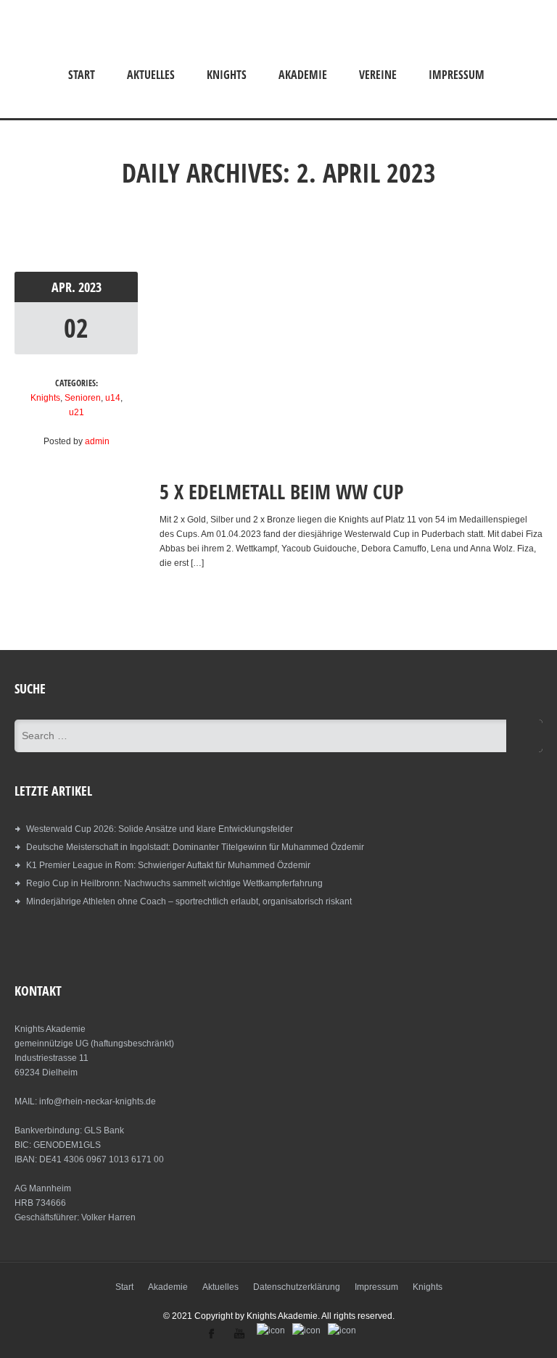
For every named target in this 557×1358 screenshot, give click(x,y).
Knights (227, 75)
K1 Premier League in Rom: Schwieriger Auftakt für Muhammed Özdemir (168, 865)
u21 (76, 412)
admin (97, 441)
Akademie (302, 75)
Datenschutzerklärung (296, 1287)
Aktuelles (151, 75)
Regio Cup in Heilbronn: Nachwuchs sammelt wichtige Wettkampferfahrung (174, 883)
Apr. (64, 287)
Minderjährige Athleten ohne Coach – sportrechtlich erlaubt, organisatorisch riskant (189, 901)
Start (81, 75)
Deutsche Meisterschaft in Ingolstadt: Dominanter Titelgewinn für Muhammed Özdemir (195, 847)
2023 (90, 287)
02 (76, 328)
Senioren (83, 398)
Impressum (456, 75)
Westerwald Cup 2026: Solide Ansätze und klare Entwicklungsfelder (159, 829)
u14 (112, 398)
